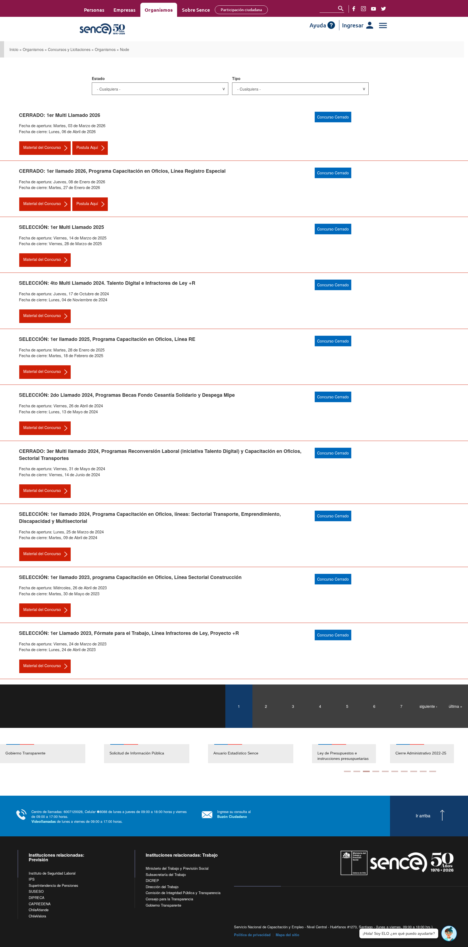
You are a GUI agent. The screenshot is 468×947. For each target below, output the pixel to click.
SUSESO (36, 891)
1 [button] (347, 771)
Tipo (236, 78)
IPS (32, 879)
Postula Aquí (87, 147)
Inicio (13, 49)
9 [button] (423, 771)
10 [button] (432, 771)
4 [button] (375, 771)
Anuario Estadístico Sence (235, 753)
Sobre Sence (196, 10)
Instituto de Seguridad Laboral (52, 873)
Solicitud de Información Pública (136, 753)
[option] (52, 753)
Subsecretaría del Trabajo (166, 874)
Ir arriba (423, 816)
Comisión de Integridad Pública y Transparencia (183, 892)
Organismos (159, 10)
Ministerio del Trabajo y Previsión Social (177, 868)
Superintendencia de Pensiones (53, 885)
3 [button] (366, 771)
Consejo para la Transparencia (169, 898)
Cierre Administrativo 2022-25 (420, 753)
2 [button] (356, 771)
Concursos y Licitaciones (69, 49)
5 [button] (385, 771)
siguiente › (428, 706)
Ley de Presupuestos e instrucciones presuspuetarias (343, 756)
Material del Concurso (42, 147)
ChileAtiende (38, 909)
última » (455, 706)
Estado (98, 78)
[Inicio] (118, 29)
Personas (94, 10)
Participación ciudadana (241, 9)
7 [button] (404, 771)
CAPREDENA (40, 903)
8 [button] (413, 771)
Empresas (124, 10)
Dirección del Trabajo (162, 886)
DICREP (152, 880)
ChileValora (37, 916)
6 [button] (394, 771)
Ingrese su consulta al (234, 814)
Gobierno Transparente (25, 753)
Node (124, 49)
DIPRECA (36, 897)
